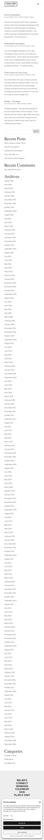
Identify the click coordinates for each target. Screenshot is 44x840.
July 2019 (7, 347)
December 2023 (10, 200)
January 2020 (9, 324)
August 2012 (9, 650)
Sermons (22, 786)
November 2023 (10, 203)
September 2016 (10, 464)
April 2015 (8, 529)
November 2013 (10, 593)
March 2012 (8, 669)
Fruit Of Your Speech (12, 147)
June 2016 (8, 476)
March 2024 (8, 188)
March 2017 (8, 442)
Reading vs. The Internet (12, 101)
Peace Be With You (11, 154)
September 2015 (10, 510)
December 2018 (10, 374)
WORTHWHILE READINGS (14, 44)
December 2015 (10, 498)
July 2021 (7, 256)
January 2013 (9, 631)
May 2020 (8, 309)
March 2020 (8, 317)
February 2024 (9, 192)
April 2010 (8, 725)
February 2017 (9, 445)
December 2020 (10, 283)
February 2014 (9, 582)
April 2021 (8, 268)
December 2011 (10, 680)
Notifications (8, 759)
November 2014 (10, 547)
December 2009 (10, 740)
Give (22, 792)
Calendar (22, 789)
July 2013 (7, 608)
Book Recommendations (12, 15)
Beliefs (22, 780)
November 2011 (10, 684)
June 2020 (8, 305)
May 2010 (8, 721)
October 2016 (9, 461)
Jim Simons (10, 75)
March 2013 (8, 623)
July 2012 (7, 653)
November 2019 (10, 332)
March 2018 (8, 396)
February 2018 (9, 400)
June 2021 (8, 260)
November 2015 (10, 502)
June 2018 (8, 385)
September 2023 (10, 211)
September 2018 (10, 377)
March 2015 (8, 532)
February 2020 (9, 321)
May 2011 (7, 706)
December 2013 (10, 589)
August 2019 (9, 343)
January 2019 (9, 370)
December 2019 (10, 328)
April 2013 (8, 619)
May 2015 (8, 525)
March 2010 (8, 729)
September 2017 (10, 419)
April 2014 (8, 574)
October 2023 (9, 207)
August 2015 (9, 513)
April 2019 (8, 358)
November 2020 (10, 287)
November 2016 (10, 457)
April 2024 (8, 184)
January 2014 (9, 585)
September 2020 (10, 294)
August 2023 (9, 215)
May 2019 (8, 355)
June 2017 (8, 430)
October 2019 (9, 336)
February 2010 (9, 733)
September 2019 (10, 340)
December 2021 (10, 237)
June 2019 (8, 351)
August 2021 (9, 253)
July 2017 (7, 427)
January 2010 (9, 737)
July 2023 (7, 219)
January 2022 (9, 234)
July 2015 (7, 517)
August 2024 (9, 181)
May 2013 (8, 616)
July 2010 (7, 714)
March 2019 (8, 362)
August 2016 (9, 468)
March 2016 (8, 487)
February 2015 (9, 536)
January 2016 (9, 495)
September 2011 (10, 691)
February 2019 (9, 366)
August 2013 (9, 604)
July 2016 (7, 472)
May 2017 (8, 434)
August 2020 (9, 298)
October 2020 (9, 290)
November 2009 (10, 744)
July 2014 (7, 563)
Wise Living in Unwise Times (14, 143)
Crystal (8, 103)
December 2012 (10, 634)
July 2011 (7, 699)
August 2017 (9, 423)
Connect (22, 783)
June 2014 (8, 566)
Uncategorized (9, 763)
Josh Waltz (9, 17)
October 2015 (9, 506)
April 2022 (8, 222)
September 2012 (10, 646)
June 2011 (8, 703)
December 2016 (10, 453)
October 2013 (9, 597)
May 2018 (8, 389)
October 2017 (9, 415)
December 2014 (10, 544)
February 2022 (9, 230)
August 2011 (9, 695)
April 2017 (8, 438)
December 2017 (10, 408)
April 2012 (8, 665)
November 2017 (10, 411)
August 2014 (9, 559)
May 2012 (8, 661)
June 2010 (8, 718)
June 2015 (8, 521)
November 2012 (10, 638)
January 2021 (9, 279)
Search (36, 131)
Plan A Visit (22, 795)
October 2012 (9, 642)
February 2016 (9, 491)
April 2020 (8, 313)
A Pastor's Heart (29, 17)
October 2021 (9, 245)
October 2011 (9, 687)
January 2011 (9, 710)
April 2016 (8, 483)
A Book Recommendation (13, 151)
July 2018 (7, 381)
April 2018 (8, 392)
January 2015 (9, 540)
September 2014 (10, 555)
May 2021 (8, 264)
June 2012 (8, 657)
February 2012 (9, 672)
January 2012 (9, 676)
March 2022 (8, 226)
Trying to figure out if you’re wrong (15, 72)
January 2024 (9, 196)
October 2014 (9, 551)
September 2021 (10, 249)
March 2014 (8, 578)
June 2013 (8, 612)
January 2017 (9, 449)
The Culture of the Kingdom (14, 158)
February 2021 (9, 275)
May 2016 (8, 479)
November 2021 (10, 241)
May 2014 (8, 570)
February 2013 (9, 627)
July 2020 (7, 302)
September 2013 (10, 600)
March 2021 (8, 271)
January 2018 (9, 404)
